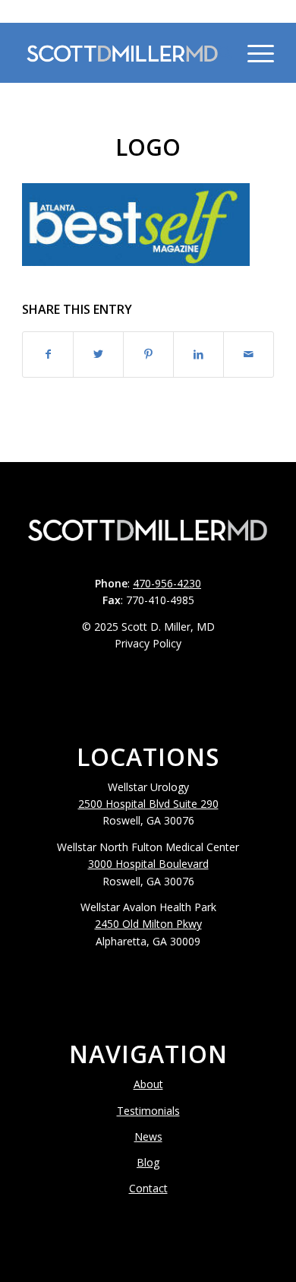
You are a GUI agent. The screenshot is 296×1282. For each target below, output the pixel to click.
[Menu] (253, 52)
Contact (148, 1188)
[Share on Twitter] (98, 354)
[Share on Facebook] (48, 354)
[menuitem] (217, 52)
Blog (148, 1162)
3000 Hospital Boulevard (148, 863)
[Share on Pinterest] (148, 354)
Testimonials (148, 1110)
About (148, 1084)
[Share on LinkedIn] (198, 354)
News (148, 1136)
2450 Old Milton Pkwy (148, 923)
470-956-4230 (148, 11)
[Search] (217, 52)
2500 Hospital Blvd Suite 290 (148, 803)
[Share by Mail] (248, 354)
